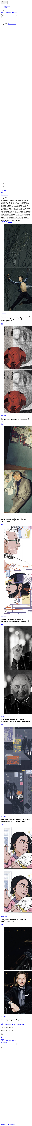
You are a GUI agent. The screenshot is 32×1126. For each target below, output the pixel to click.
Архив (3, 192)
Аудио (6, 7)
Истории (21, 1024)
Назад (5, 3)
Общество (4, 916)
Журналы (7, 6)
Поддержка (8, 1024)
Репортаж (3, 616)
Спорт (2, 716)
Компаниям (15, 1024)
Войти (2, 12)
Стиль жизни (12, 24)
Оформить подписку (11, 12)
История (3, 415)
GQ (2, 324)
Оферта (3, 1024)
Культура (3, 313)
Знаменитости (5, 516)
